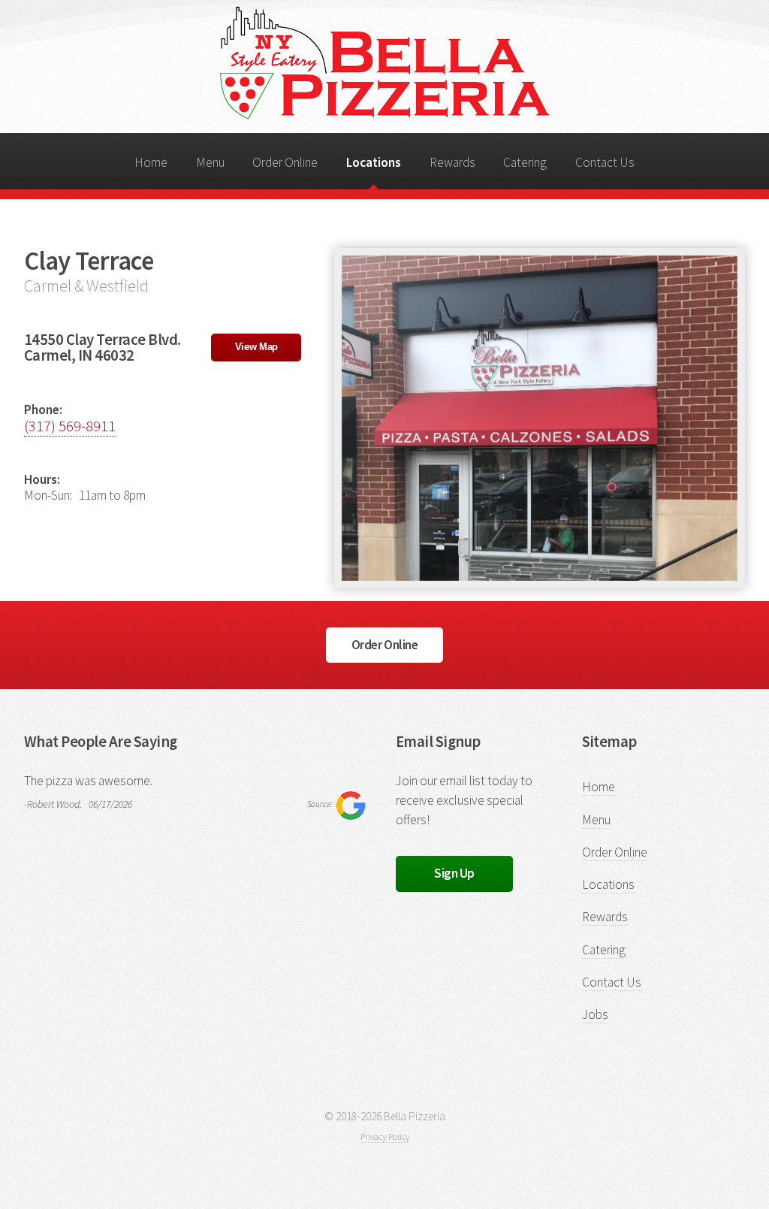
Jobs (595, 1014)
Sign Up (454, 873)
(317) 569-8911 (70, 426)
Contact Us (605, 162)
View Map (256, 346)
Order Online (285, 162)
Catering (525, 162)
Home (150, 162)
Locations (373, 162)
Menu (210, 162)
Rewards (452, 162)
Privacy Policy (384, 1136)
